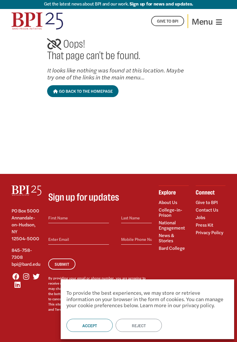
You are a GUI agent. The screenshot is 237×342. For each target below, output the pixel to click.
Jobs (200, 217)
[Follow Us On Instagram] (26, 276)
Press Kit (204, 224)
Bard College (172, 248)
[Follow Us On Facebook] (16, 276)
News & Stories (166, 238)
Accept (89, 325)
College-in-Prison (170, 212)
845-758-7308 (22, 253)
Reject (139, 325)
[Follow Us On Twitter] (36, 276)
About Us (168, 202)
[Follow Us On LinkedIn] (17, 284)
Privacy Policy (209, 232)
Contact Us (207, 209)
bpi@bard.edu (26, 264)
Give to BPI (207, 202)
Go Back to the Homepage (85, 91)
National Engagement (172, 225)
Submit (62, 264)
